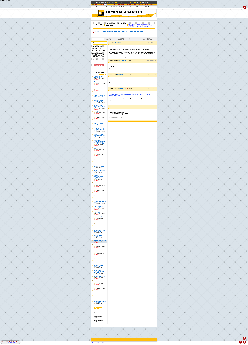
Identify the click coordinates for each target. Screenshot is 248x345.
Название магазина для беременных (98, 153)
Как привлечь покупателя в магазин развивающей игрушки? (99, 281)
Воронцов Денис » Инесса (99, 318)
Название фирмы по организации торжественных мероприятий (99, 271)
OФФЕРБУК (147, 6)
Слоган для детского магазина (100, 240)
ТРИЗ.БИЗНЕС (105, 6)
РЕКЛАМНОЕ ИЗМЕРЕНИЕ (138, 6)
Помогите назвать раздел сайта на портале (99, 291)
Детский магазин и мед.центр (99, 166)
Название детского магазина (99, 276)
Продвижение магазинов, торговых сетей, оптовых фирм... (115, 31)
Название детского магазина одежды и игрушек (99, 171)
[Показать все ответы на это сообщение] (117, 57)
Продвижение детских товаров (136, 31)
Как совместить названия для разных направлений (100, 157)
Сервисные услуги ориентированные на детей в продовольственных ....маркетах (99, 177)
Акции (151, 4)
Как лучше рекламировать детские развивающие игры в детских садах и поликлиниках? (99, 250)
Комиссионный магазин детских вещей (98, 207)
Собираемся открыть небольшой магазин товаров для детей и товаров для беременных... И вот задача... (100, 142)
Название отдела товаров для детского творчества (100, 193)
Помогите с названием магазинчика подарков (98, 101)
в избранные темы (135, 39)
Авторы (109, 4)
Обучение (129, 4)
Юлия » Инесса (97, 323)
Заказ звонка (111, 2)
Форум (105, 4)
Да (8, 342)
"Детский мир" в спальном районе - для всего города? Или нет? (99, 129)
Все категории (98, 31)
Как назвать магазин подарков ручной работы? (100, 261)
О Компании (140, 4)
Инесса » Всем (97, 314)
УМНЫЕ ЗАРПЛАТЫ (96, 6)
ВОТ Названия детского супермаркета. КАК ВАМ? (99, 116)
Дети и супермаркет (98, 91)
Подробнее (12, 342)
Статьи (101, 4)
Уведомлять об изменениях (109, 39)
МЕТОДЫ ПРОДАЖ (127, 6)
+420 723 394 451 (121, 2)
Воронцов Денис (113, 74)
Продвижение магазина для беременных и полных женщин (100, 162)
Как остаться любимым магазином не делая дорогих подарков (99, 135)
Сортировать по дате (102, 74)
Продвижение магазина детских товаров (98, 82)
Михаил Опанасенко (114, 60)
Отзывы (134, 4)
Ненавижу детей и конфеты (99, 111)
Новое (96, 4)
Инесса (111, 42)
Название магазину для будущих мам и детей (98, 148)
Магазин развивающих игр (99, 119)
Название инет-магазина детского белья (98, 266)
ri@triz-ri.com (145, 2)
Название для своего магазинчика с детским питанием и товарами (98, 183)
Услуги (114, 4)
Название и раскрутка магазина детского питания (100, 231)
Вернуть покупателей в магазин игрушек (98, 286)
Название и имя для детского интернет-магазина (99, 212)
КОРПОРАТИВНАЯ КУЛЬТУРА (116, 6)
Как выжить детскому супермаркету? (98, 236)
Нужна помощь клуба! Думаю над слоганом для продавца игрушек (99, 86)
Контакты (146, 4)
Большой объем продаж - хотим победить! (99, 124)
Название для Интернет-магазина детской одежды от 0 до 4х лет (100, 106)
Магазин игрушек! (97, 197)
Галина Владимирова (114, 88)
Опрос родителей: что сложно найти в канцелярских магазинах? (100, 296)
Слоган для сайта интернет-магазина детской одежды (99, 96)
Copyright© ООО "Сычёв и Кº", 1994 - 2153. (100, 342)
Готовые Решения (121, 4)
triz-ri (138, 2)
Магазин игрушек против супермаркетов (98, 77)
